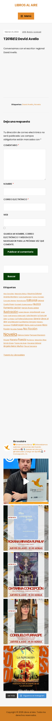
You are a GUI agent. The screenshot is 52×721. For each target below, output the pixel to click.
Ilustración (10, 312)
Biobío (30, 32)
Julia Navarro (31, 315)
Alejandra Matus (21, 294)
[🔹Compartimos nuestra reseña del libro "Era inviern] (26, 481)
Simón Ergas (8, 343)
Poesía (22, 339)
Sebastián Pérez (40, 340)
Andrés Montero (10, 297)
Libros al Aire (26, 5)
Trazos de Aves (20, 343)
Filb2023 (37, 304)
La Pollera (11, 319)
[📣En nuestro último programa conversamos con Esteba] (26, 668)
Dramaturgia (21, 301)
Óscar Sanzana (30, 346)
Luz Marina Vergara (27, 322)
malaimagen (17, 325)
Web (5, 214)
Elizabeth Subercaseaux (23, 304)
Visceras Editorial (34, 343)
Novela (37, 104)
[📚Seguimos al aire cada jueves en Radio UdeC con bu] (26, 528)
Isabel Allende (24, 312)
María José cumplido (33, 325)
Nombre (8, 183)
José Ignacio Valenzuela (17, 316)
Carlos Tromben (38, 297)
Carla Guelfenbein (25, 297)
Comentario (11, 145)
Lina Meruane (13, 322)
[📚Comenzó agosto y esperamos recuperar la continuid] (26, 621)
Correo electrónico (16, 199)
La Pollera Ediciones (24, 319)
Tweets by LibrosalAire (14, 355)
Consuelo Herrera (9, 301)
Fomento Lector (12, 307)
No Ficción (30, 329)
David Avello (27, 104)
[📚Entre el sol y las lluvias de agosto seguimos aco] (26, 574)
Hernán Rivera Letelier (30, 308)
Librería (36, 318)
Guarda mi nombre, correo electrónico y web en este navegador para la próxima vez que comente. (23, 239)
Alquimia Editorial (34, 294)
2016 (24, 32)
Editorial (32, 300)
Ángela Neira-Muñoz (13, 346)
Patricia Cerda (23, 335)
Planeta (13, 339)
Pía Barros (30, 340)
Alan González (8, 294)
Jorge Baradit (34, 312)
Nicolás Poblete (16, 329)
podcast (37, 32)
